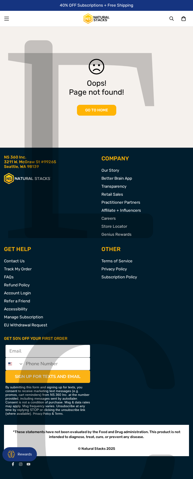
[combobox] (15, 364)
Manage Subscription (23, 317)
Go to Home (96, 110)
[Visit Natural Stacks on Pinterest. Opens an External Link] (13, 464)
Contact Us (14, 261)
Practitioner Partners (120, 202)
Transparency (113, 186)
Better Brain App (116, 178)
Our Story (110, 170)
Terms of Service (117, 261)
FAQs (9, 277)
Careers (108, 218)
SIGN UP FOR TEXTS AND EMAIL (47, 376)
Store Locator (114, 226)
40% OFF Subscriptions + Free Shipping (96, 5)
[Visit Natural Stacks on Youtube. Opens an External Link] (28, 464)
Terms (59, 413)
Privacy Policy (114, 269)
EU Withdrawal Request (25, 325)
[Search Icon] (171, 18)
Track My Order (18, 269)
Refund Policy (17, 285)
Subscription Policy (119, 277)
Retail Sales (112, 194)
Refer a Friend (17, 301)
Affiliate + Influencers (121, 210)
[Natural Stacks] (96, 18)
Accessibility (15, 309)
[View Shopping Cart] (183, 18)
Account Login (17, 293)
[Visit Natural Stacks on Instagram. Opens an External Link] (20, 464)
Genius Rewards (116, 234)
